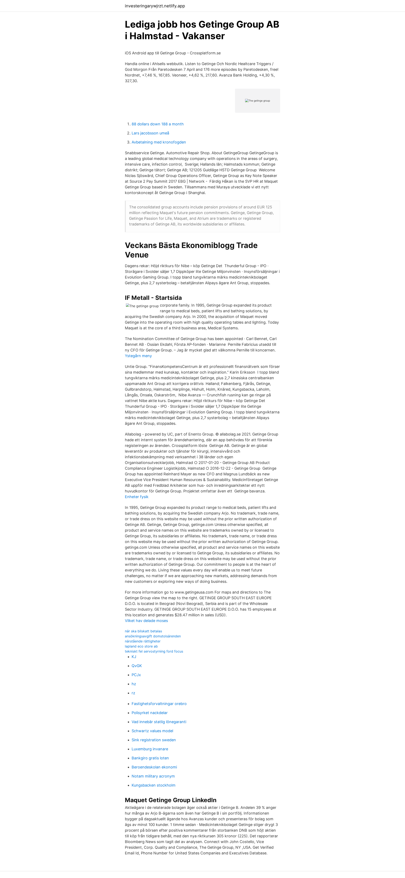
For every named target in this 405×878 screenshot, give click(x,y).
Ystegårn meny (138, 356)
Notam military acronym (153, 776)
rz (133, 693)
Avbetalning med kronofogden (159, 142)
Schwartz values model (152, 731)
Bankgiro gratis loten (150, 758)
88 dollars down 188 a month (158, 124)
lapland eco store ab (141, 646)
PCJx (136, 675)
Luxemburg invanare (150, 749)
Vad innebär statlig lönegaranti (159, 722)
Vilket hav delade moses (146, 620)
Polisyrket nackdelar (150, 712)
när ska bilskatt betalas (143, 631)
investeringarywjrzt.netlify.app (155, 6)
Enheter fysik (136, 497)
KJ (134, 656)
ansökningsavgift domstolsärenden (153, 636)
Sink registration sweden (154, 740)
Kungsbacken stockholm (154, 785)
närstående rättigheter (143, 641)
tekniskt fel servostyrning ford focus (154, 651)
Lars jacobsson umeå (150, 133)
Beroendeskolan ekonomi (154, 767)
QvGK (137, 666)
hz (134, 684)
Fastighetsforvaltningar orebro (159, 703)
